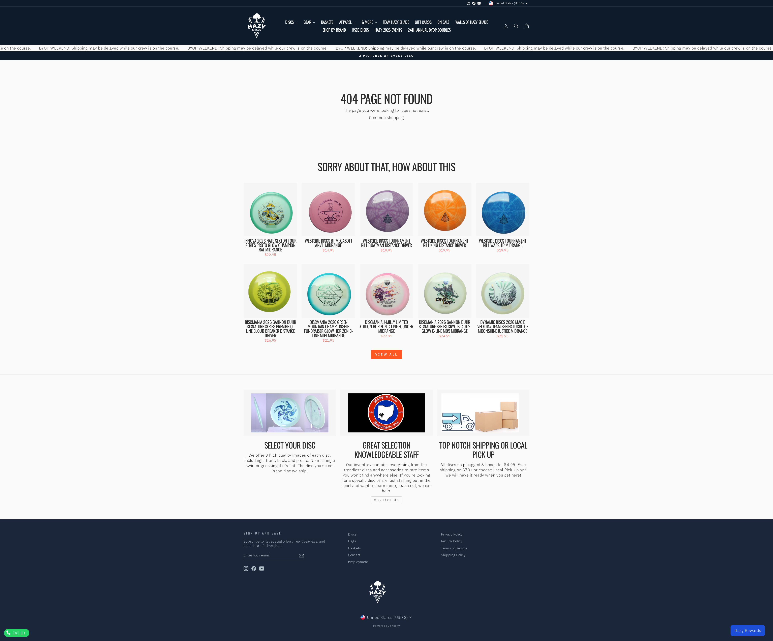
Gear (308, 22)
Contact (354, 555)
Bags (352, 541)
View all (386, 354)
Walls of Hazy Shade (471, 22)
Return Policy (451, 541)
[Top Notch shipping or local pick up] (483, 413)
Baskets (327, 22)
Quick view (270, 231)
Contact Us (386, 500)
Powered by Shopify (386, 626)
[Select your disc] (290, 413)
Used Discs (360, 30)
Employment (358, 562)
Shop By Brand (334, 30)
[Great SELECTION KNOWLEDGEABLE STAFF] (386, 413)
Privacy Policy (452, 534)
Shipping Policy (453, 555)
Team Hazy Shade (396, 22)
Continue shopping (386, 117)
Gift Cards (423, 22)
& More (368, 22)
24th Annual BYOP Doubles (429, 30)
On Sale (443, 22)
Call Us (18, 633)
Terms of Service (454, 548)
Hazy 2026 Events (388, 30)
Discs (290, 22)
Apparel (345, 22)
